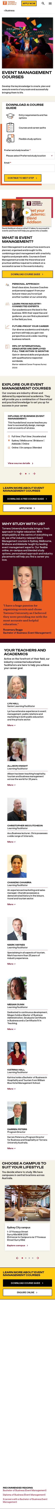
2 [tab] (29, 473)
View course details (19, 463)
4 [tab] (32, 1258)
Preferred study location (16, 150)
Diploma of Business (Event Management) (24, 1494)
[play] (26, 212)
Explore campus (16, 1245)
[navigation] (50, 4)
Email (6, 162)
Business (9, 10)
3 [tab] (29, 1258)
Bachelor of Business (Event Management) (24, 1490)
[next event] (34, 474)
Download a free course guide (25, 499)
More (10, 725)
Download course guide (25, 274)
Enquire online (25, 1292)
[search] (43, 4)
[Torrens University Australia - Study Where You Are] (10, 3)
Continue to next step (21, 178)
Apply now (29, 3)
